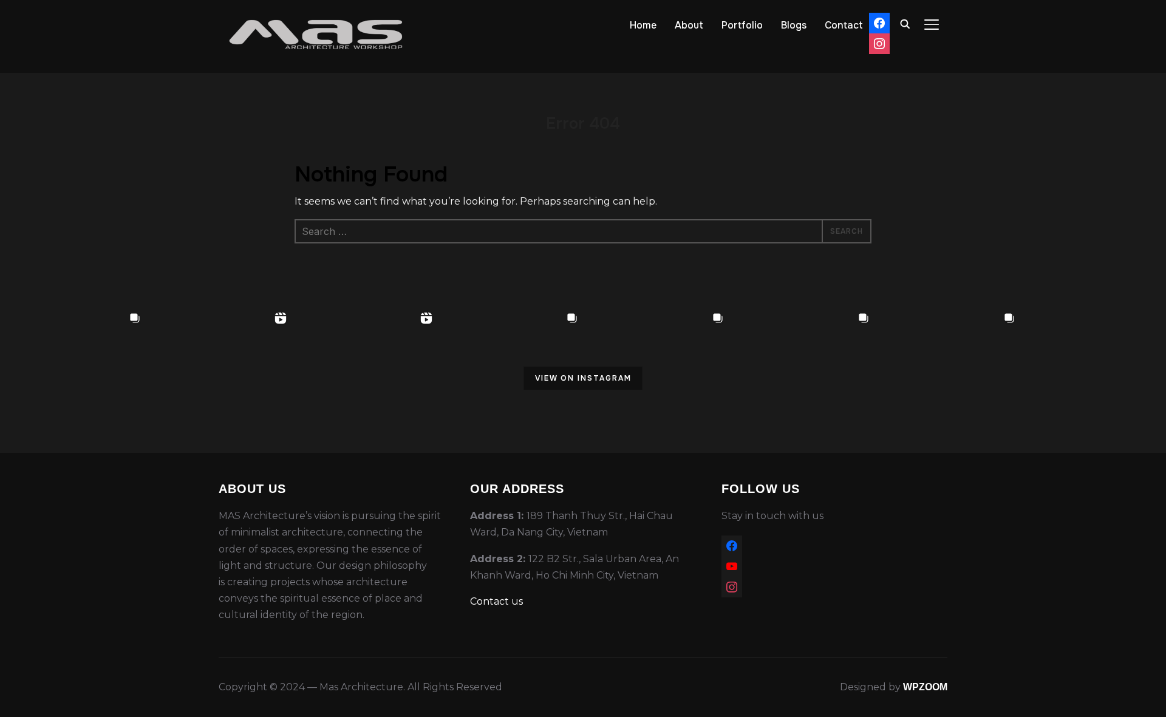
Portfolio (742, 25)
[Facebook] (879, 20)
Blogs (793, 25)
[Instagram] (879, 41)
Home (643, 25)
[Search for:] (583, 231)
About (689, 25)
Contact (844, 25)
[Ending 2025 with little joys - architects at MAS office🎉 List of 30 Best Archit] (510, 380)
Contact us (496, 601)
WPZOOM (925, 687)
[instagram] (731, 585)
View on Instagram (583, 378)
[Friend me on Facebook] (731, 543)
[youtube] (731, 564)
